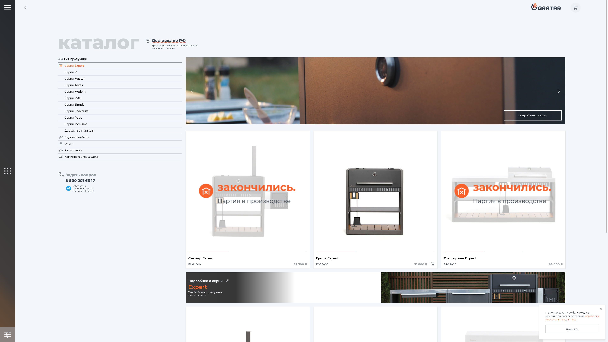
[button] (192, 90)
